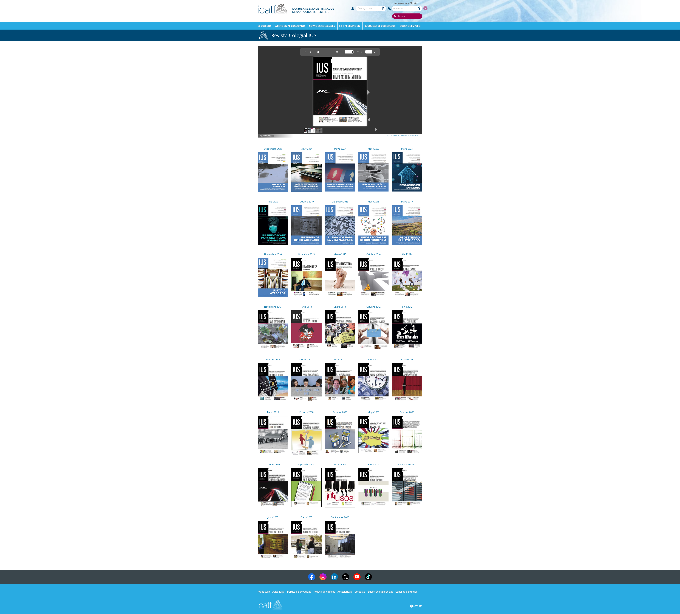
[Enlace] (296, 15)
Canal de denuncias (406, 591)
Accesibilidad (345, 591)
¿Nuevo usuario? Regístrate (407, 3)
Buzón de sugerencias (380, 591)
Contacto (360, 591)
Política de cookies (324, 591)
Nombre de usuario (352, 8)
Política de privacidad (299, 591)
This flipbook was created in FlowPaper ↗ (403, 135)
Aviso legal (278, 591)
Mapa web (264, 591)
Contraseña (389, 8)
